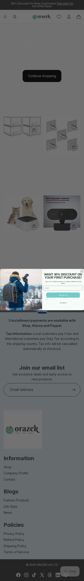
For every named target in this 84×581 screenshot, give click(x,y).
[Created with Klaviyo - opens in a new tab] (42, 311)
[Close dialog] (81, 271)
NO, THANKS (63, 303)
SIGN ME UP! (63, 295)
